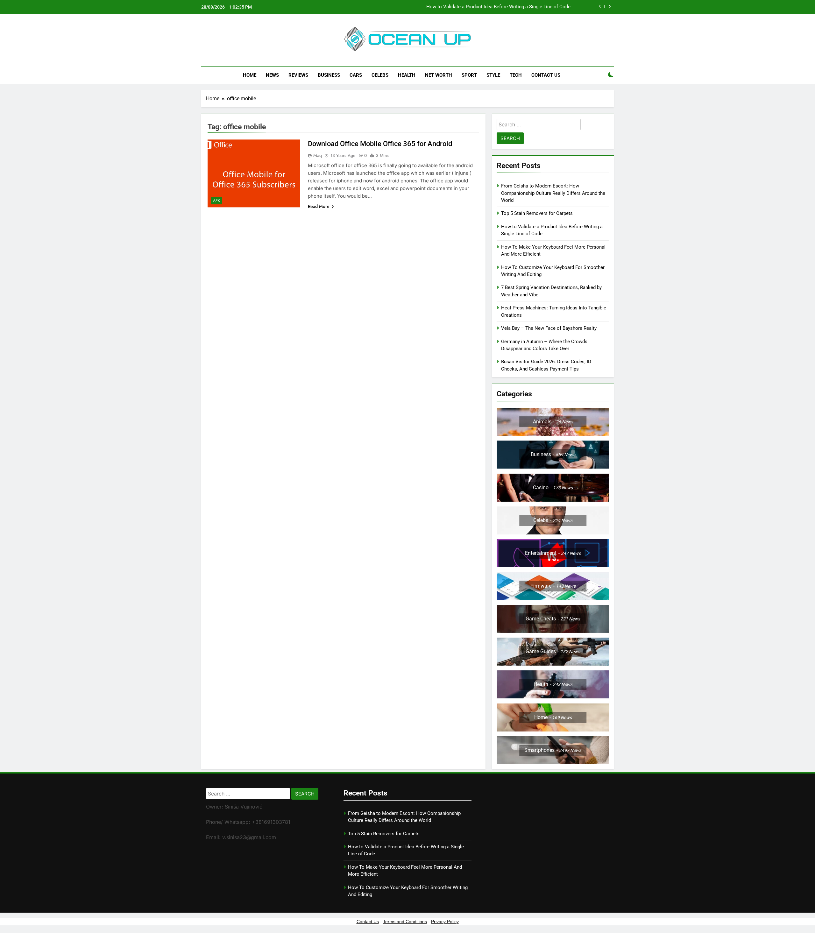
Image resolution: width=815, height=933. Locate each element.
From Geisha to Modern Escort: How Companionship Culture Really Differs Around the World (553, 193)
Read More (319, 206)
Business (329, 75)
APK (216, 200)
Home (249, 75)
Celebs (380, 75)
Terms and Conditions (405, 921)
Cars (356, 75)
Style (493, 75)
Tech (516, 75)
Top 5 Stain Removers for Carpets (537, 213)
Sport (469, 75)
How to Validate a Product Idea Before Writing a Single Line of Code (498, 7)
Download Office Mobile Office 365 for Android (380, 144)
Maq (317, 155)
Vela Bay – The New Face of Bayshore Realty (549, 328)
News (272, 75)
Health (406, 75)
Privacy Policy (445, 921)
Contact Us (545, 75)
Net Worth (438, 75)
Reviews (298, 75)
